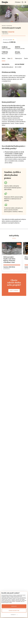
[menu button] (25, 2)
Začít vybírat (14, 290)
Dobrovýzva (18, 58)
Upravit (13, 614)
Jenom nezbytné (14, 610)
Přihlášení (18, 2)
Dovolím (14, 606)
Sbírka (3, 58)
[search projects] (22, 2)
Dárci (10, 58)
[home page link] (5, 2)
